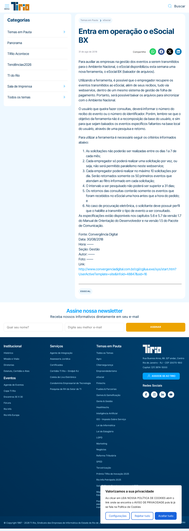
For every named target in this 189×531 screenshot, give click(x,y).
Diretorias (9, 365)
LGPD (99, 437)
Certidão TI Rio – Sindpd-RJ (64, 371)
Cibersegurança (104, 365)
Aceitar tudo (165, 515)
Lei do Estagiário (105, 431)
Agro (98, 358)
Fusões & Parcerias (106, 389)
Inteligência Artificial (107, 413)
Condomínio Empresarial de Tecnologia (70, 383)
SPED (99, 461)
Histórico (8, 353)
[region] (141, 504)
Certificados (56, 365)
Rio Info (7, 409)
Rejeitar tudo (142, 515)
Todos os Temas (104, 353)
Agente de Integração (61, 353)
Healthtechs (102, 407)
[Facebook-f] (146, 394)
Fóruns (7, 402)
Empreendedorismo (106, 371)
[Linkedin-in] (162, 394)
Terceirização (103, 467)
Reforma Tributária (106, 455)
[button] (7, 6)
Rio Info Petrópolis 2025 (108, 479)
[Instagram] (154, 394)
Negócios (101, 449)
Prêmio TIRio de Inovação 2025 (112, 473)
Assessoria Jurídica (60, 358)
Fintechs (100, 383)
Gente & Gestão (104, 401)
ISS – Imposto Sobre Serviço (111, 419)
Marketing (101, 443)
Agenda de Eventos (14, 384)
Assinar (155, 327)
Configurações (117, 515)
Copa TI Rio (10, 390)
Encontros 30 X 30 (13, 396)
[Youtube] (171, 394)
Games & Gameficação (108, 395)
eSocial (107, 20)
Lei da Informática (105, 425)
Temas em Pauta (89, 20)
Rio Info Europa (11, 415)
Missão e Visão (11, 358)
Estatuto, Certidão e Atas (16, 371)
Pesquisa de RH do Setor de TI (65, 389)
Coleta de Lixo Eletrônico (63, 377)
